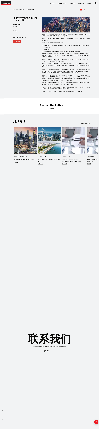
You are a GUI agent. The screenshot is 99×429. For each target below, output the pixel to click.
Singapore (16, 156)
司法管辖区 (72, 3)
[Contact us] (96, 422)
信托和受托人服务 (62, 3)
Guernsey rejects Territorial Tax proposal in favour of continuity (71, 160)
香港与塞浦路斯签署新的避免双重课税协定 (49, 160)
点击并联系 (17, 41)
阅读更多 (16, 162)
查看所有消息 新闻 (85, 123)
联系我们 (89, 3)
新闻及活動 (81, 3)
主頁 (14, 9)
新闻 (17, 9)
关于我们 (52, 3)
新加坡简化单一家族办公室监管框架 (24, 159)
